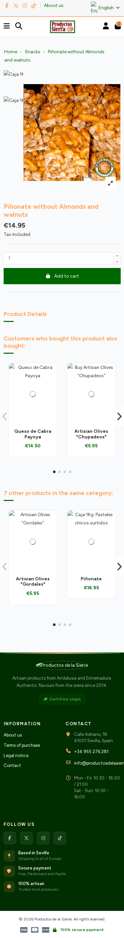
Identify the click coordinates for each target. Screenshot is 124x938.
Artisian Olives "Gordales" (33, 581)
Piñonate (91, 579)
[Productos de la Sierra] (62, 665)
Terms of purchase (22, 745)
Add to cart (66, 276)
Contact (12, 765)
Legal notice (16, 755)
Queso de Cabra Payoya (32, 434)
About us (53, 5)
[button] (54, 471)
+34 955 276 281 (91, 751)
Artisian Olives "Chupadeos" (91, 434)
